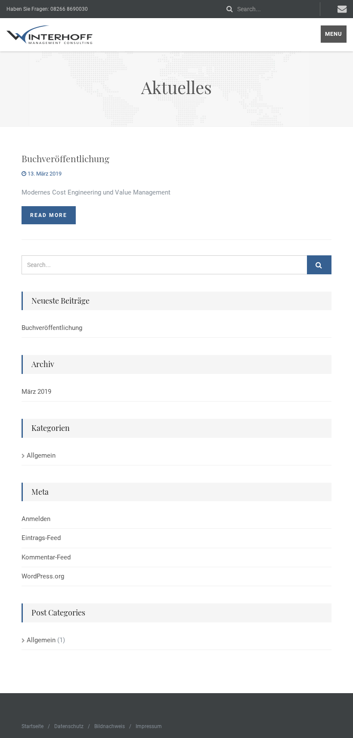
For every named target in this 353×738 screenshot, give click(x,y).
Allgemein (41, 455)
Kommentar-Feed (46, 557)
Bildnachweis (109, 726)
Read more (48, 215)
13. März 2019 (44, 173)
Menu (333, 34)
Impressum (149, 726)
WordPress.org (43, 576)
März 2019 (36, 392)
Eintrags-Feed (41, 538)
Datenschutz (69, 726)
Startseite (32, 726)
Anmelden (36, 519)
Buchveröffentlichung (65, 158)
